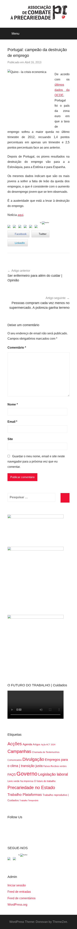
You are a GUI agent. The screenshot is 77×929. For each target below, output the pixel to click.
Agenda (27, 744)
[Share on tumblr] (31, 227)
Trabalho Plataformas (24, 795)
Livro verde (13, 781)
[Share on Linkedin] (26, 227)
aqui (20, 214)
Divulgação (33, 759)
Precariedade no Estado (31, 787)
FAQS (11, 774)
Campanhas (19, 751)
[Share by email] (37, 227)
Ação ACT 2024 (48, 744)
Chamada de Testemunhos (45, 752)
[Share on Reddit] (20, 227)
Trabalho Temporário (28, 800)
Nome (12, 404)
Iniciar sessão (16, 885)
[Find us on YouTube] (15, 859)
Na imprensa (26, 781)
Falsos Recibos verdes (55, 766)
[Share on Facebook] (9, 227)
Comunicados (14, 760)
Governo (26, 774)
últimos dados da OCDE (62, 90)
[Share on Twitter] (15, 227)
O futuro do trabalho (45, 781)
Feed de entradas (19, 891)
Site (10, 439)
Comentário (16, 347)
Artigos (36, 744)
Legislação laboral (53, 774)
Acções (14, 743)
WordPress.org (17, 904)
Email (12, 421)
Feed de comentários (21, 898)
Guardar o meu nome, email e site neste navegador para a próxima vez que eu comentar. (36, 461)
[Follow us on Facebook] (9, 859)
